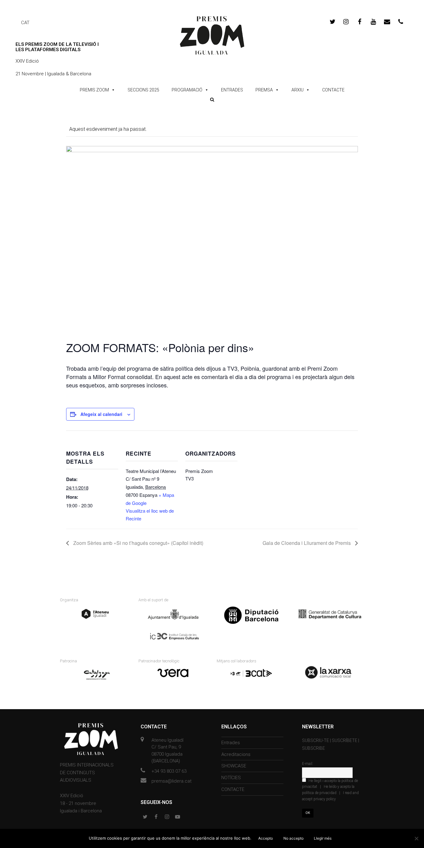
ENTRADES (232, 89)
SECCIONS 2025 (143, 89)
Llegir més (323, 838)
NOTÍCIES (231, 777)
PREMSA (264, 89)
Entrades (230, 742)
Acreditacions (235, 754)
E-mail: (307, 764)
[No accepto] (416, 838)
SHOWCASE (233, 766)
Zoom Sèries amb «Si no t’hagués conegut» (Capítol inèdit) (137, 542)
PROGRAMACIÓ (187, 89)
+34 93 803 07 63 (169, 771)
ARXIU (297, 89)
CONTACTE (333, 89)
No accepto (293, 838)
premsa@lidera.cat (171, 781)
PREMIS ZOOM (94, 89)
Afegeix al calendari (101, 414)
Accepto (265, 838)
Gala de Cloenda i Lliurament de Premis (307, 542)
